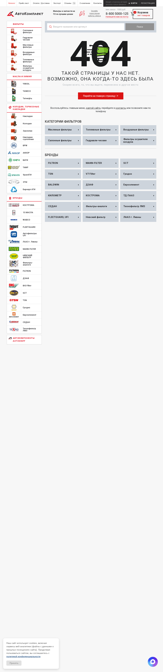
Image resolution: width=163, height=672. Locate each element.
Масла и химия (22, 76)
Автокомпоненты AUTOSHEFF (24, 339)
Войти (134, 3)
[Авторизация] (161, 1)
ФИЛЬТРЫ (18, 24)
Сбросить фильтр (137, 34)
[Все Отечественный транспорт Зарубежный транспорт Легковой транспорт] (85, 33)
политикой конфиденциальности (23, 656)
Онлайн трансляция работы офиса (94, 13)
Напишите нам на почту (117, 17)
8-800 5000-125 (117, 14)
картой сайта (93, 108)
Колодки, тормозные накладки (26, 107)
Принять (14, 663)
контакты (121, 108)
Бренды (17, 198)
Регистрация (148, 3)
